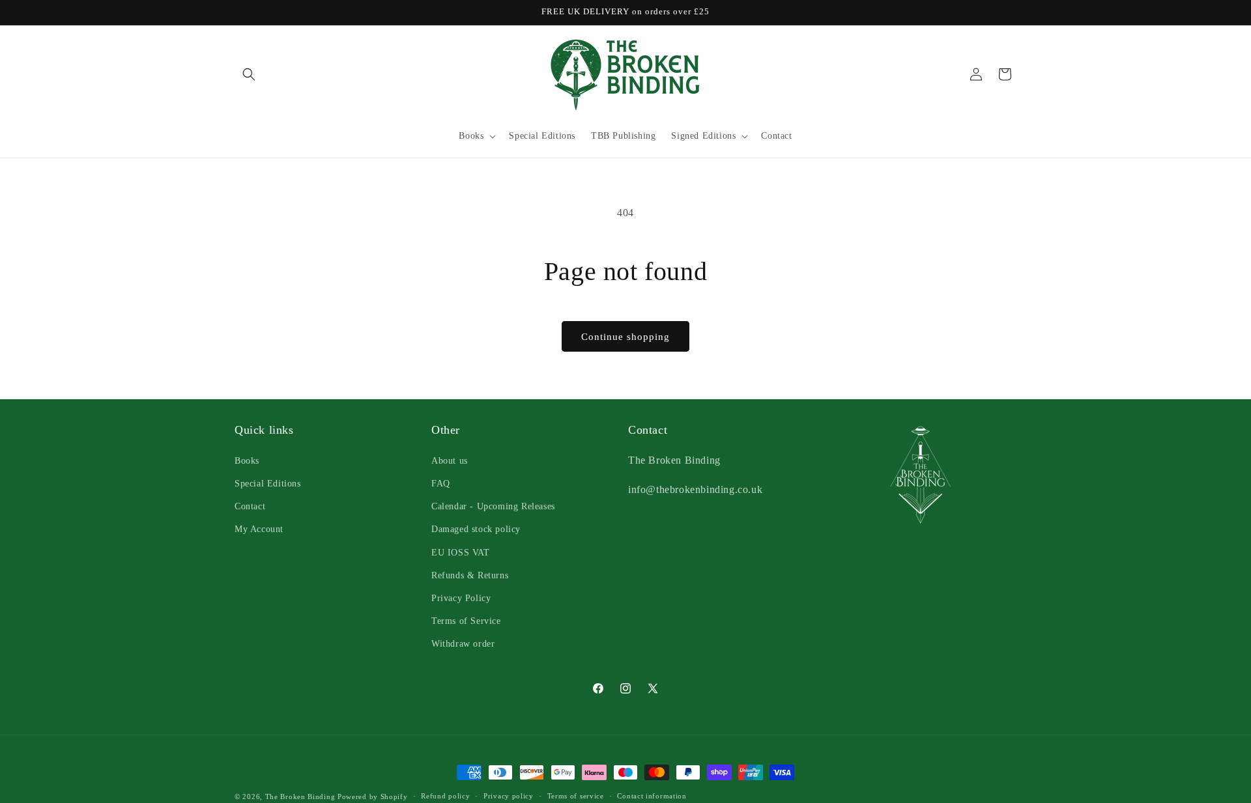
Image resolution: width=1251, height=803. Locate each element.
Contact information (651, 796)
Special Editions (268, 483)
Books (247, 460)
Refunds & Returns (469, 575)
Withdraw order (463, 643)
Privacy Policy (461, 597)
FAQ (440, 483)
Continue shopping (625, 336)
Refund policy (445, 796)
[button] (249, 74)
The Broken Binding (300, 796)
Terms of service (575, 796)
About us (449, 460)
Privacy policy (508, 796)
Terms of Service (466, 620)
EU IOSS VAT (460, 552)
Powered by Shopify (373, 796)
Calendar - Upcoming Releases (493, 506)
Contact (250, 506)
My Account (259, 528)
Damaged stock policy (476, 528)
